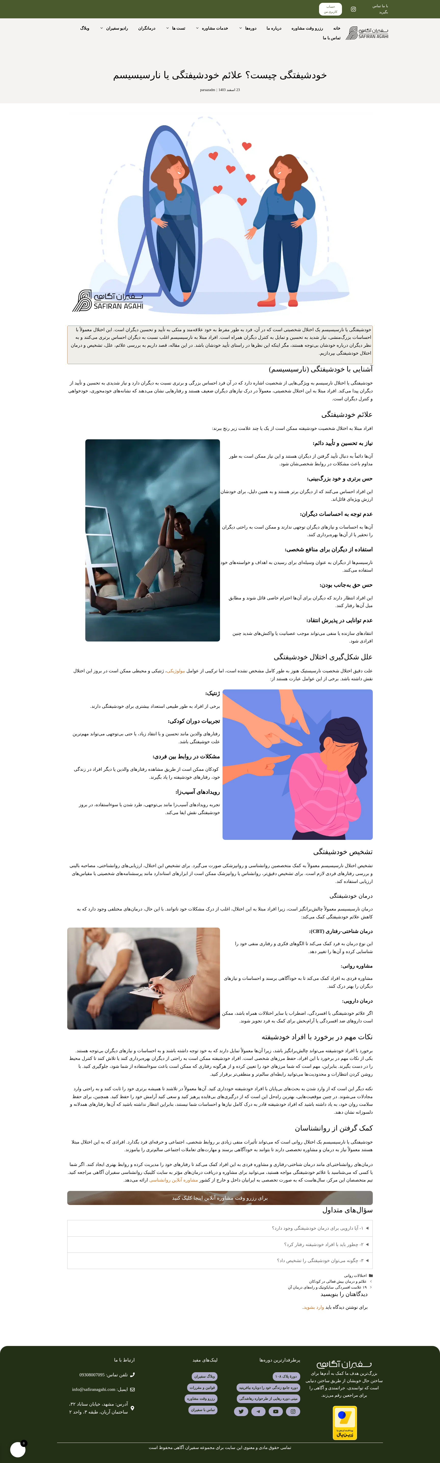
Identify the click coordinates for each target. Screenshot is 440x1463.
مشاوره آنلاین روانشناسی (173, 1180)
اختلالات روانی (355, 1275)
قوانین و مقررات (202, 1388)
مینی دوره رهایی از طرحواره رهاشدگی (268, 1399)
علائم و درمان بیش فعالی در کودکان (337, 1281)
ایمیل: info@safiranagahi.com (100, 1389)
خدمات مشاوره (215, 28)
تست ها (178, 28)
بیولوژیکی (176, 670)
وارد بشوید (314, 1307)
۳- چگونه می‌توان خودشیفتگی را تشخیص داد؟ (320, 1260)
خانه (336, 28)
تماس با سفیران (203, 1410)
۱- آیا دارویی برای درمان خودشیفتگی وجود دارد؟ (318, 1228)
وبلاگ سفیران (204, 1376)
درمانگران (146, 28)
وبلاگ (84, 28)
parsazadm (207, 90)
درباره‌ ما (274, 28)
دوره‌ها (250, 28)
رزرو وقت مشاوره (307, 28)
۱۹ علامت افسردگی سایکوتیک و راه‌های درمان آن (327, 1287)
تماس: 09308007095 (98, 1374)
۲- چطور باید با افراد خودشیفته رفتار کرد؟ (324, 1244)
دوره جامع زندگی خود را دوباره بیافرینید (268, 1388)
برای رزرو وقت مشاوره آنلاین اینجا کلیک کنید (220, 1198)
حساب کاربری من (330, 9)
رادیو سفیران (117, 28)
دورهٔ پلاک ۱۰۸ (286, 1376)
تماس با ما (331, 38)
